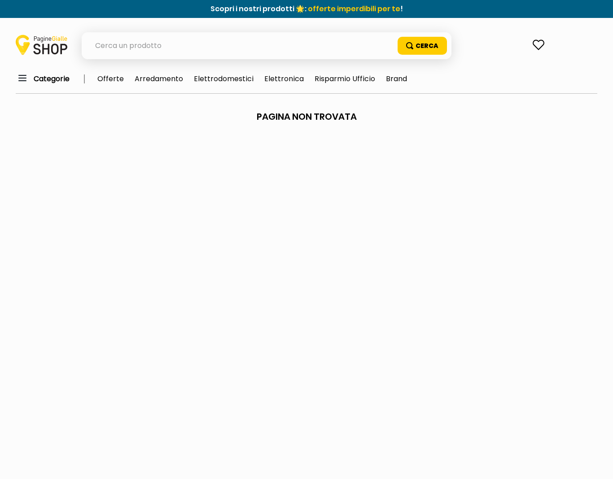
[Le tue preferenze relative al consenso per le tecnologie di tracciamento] (597, 463)
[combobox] (266, 45)
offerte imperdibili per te (354, 9)
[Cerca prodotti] (422, 46)
